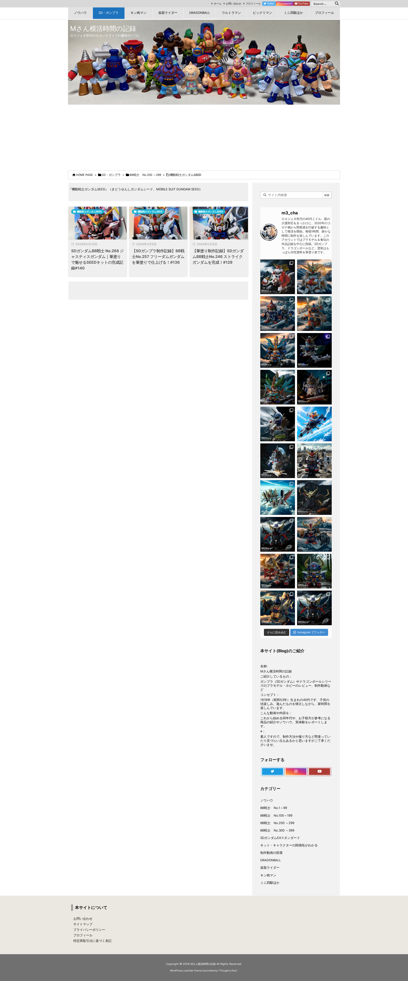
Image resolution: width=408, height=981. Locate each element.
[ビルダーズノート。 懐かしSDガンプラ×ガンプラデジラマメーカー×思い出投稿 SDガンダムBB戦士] (277, 276)
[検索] (337, 3)
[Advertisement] (204, 136)
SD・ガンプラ (111, 175)
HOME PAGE (84, 175)
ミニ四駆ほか (269, 883)
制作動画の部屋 (271, 853)
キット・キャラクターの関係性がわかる (289, 845)
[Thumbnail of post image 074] (97, 223)
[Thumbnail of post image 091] (158, 223)
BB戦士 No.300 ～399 (277, 830)
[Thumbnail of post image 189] (219, 223)
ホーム (217, 3)
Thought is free (228, 970)
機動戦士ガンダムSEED (89, 211)
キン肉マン (268, 875)
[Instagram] (296, 771)
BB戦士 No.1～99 (273, 808)
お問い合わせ (233, 3)
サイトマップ (82, 924)
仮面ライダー (269, 868)
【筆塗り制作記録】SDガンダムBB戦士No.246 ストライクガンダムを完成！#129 (218, 257)
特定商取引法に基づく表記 (92, 941)
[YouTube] (319, 771)
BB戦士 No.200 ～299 (145, 175)
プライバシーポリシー (89, 930)
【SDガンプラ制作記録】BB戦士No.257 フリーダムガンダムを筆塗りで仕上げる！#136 (158, 257)
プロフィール (253, 3)
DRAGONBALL (270, 860)
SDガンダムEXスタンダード (280, 838)
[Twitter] (272, 771)
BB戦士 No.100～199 (276, 815)
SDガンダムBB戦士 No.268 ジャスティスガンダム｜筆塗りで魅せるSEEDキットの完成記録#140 (97, 259)
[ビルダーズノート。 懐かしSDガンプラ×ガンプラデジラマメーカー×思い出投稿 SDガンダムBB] (314, 534)
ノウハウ (266, 800)
